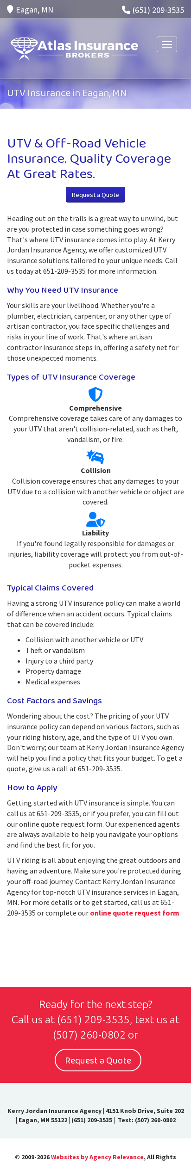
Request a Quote (95, 195)
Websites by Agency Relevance (97, 1157)
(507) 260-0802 (89, 1034)
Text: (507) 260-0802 (146, 1120)
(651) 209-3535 (158, 10)
